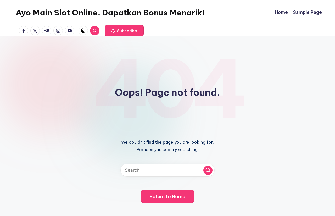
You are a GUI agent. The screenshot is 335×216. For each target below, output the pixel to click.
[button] (124, 30)
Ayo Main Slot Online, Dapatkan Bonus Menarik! (110, 13)
